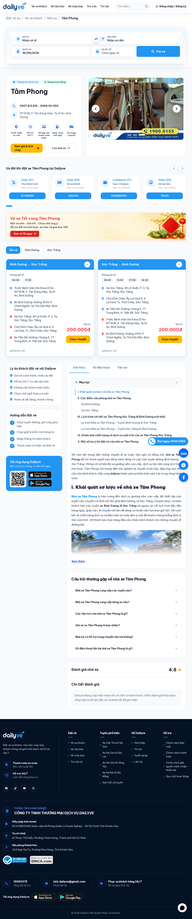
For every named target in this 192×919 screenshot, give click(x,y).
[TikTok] (15, 788)
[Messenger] (183, 465)
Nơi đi (25, 37)
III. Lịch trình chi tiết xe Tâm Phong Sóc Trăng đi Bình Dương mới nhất (121, 416)
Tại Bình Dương (90, 404)
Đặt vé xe (13, 18)
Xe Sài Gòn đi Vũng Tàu (113, 764)
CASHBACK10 (119, 195)
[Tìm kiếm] (146, 6)
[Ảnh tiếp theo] (177, 109)
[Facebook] (6, 788)
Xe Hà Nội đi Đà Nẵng (111, 774)
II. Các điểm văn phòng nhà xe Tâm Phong (104, 398)
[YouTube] (24, 788)
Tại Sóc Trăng (89, 410)
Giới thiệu (79, 367)
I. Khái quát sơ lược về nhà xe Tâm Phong (103, 392)
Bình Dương (32, 250)
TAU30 (165, 195)
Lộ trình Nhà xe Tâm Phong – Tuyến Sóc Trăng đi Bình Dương (118, 429)
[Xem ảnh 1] (130, 134)
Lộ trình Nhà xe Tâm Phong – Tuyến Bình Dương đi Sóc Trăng (118, 422)
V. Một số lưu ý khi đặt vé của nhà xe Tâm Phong (108, 441)
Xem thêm (78, 561)
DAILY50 (73, 195)
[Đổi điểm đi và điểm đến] (96, 39)
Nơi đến (111, 37)
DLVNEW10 (27, 195)
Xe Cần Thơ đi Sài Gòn (112, 744)
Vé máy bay (75, 6)
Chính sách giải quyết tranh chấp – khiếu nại (177, 766)
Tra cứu (92, 6)
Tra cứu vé (76, 761)
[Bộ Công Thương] (15, 859)
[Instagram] (33, 788)
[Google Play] (70, 896)
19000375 (20, 881)
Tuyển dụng (140, 755)
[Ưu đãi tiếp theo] (182, 168)
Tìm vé (160, 51)
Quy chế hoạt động (177, 776)
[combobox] (57, 40)
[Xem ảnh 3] (143, 135)
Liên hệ (138, 761)
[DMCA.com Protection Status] (41, 859)
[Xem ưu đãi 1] (9, 206)
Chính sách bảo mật (175, 744)
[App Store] (44, 896)
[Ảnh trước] (96, 109)
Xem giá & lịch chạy (23, 148)
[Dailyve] (14, 6)
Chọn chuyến (78, 339)
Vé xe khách (39, 6)
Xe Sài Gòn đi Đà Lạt (112, 754)
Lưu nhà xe (59, 148)
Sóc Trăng (53, 250)
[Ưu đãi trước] (173, 168)
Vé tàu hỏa (57, 6)
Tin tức (104, 6)
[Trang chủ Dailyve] (27, 735)
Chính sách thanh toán (176, 754)
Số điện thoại (101, 367)
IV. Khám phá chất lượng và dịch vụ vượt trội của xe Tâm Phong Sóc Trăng (125, 435)
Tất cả (13, 250)
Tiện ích (122, 367)
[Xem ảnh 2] (137, 135)
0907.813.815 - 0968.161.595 (39, 106)
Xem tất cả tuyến (112, 782)
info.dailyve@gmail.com (69, 881)
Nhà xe (52, 18)
